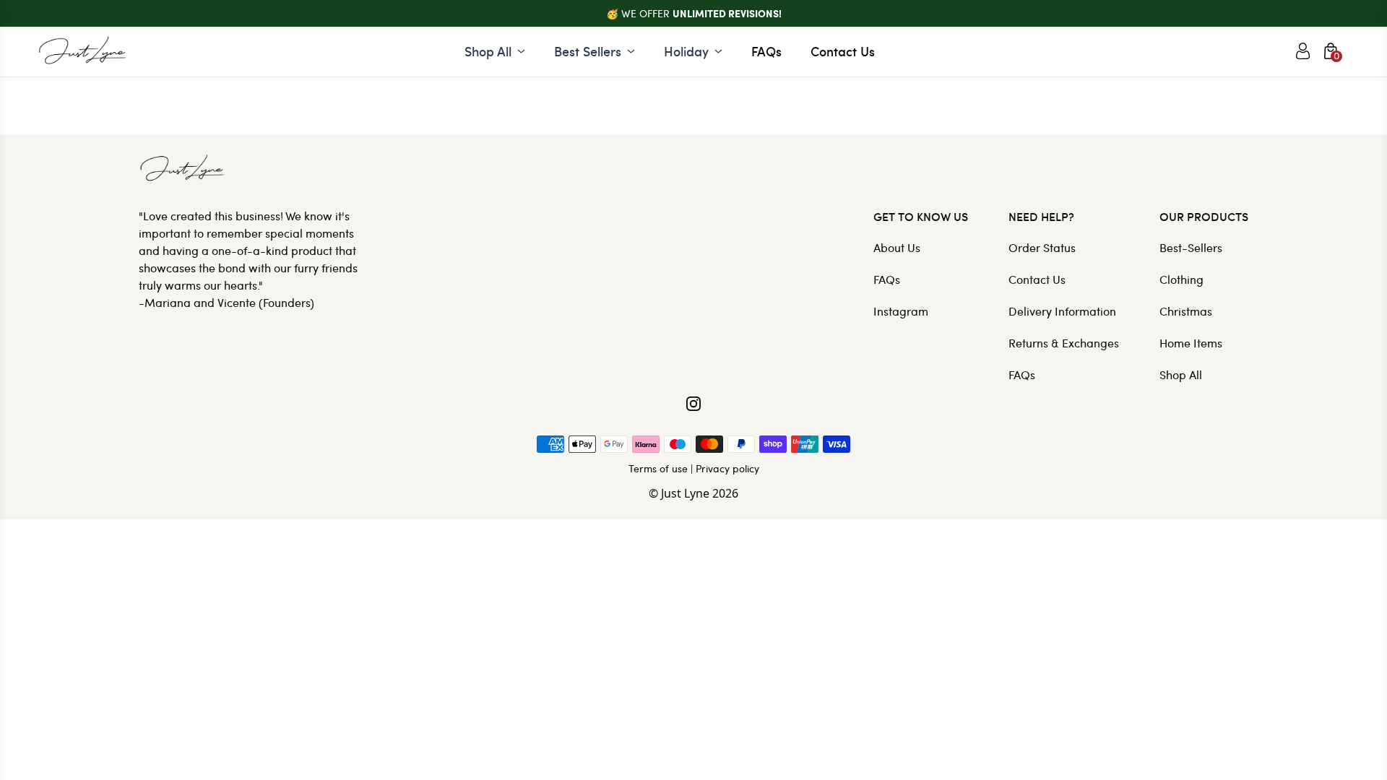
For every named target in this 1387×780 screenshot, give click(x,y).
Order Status (1042, 247)
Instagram (900, 310)
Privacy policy (727, 468)
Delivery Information (1062, 310)
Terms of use (658, 468)
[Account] (1303, 51)
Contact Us (843, 51)
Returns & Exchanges (1063, 342)
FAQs (766, 51)
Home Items (1190, 342)
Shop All (1180, 374)
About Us (896, 247)
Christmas (1185, 310)
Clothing (1181, 279)
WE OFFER (701, 13)
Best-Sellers (1190, 247)
